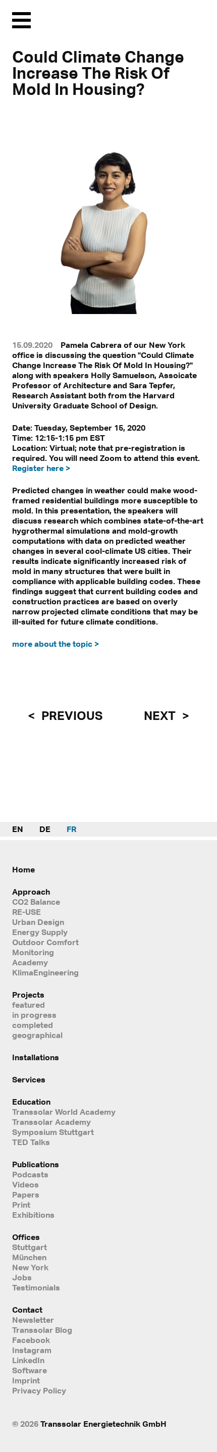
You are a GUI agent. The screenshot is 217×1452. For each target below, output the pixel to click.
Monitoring (33, 952)
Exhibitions (33, 1215)
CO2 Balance (36, 902)
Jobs (22, 1277)
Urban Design (38, 922)
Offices (26, 1237)
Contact (27, 1310)
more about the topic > (55, 644)
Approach (31, 892)
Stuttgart (29, 1247)
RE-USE (26, 912)
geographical (37, 1035)
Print (21, 1205)
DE (44, 829)
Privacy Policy (39, 1390)
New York (30, 1267)
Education (31, 1102)
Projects (28, 995)
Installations (35, 1057)
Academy (30, 962)
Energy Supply (40, 932)
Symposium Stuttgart (53, 1132)
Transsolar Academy (51, 1122)
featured (28, 1005)
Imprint (26, 1380)
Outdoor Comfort (45, 942)
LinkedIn (28, 1360)
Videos (25, 1184)
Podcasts (30, 1174)
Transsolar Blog (42, 1330)
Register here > (41, 468)
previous (70, 715)
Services (28, 1079)
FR (71, 829)
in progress (34, 1015)
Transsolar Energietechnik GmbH (103, 1424)
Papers (25, 1194)
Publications (35, 1164)
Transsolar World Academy (64, 1112)
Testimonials (36, 1287)
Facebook (31, 1340)
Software (29, 1370)
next (161, 715)
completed (32, 1025)
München (29, 1257)
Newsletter (33, 1320)
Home (23, 869)
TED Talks (31, 1142)
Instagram (31, 1350)
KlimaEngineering (45, 972)
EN (17, 829)
